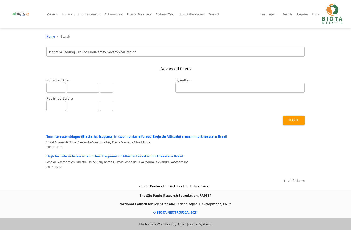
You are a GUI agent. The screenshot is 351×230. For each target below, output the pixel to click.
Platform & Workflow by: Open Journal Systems (175, 224)
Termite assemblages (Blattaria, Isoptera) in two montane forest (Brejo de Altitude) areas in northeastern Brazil (136, 136)
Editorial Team (166, 14)
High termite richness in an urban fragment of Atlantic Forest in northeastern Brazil (114, 156)
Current (52, 14)
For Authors (173, 186)
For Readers (153, 186)
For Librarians (195, 186)
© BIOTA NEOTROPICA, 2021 (175, 212)
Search (287, 14)
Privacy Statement (139, 14)
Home (50, 36)
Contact (213, 14)
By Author (183, 80)
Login (316, 14)
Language (267, 14)
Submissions (113, 14)
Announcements (89, 14)
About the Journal (192, 14)
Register (302, 14)
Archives (68, 14)
